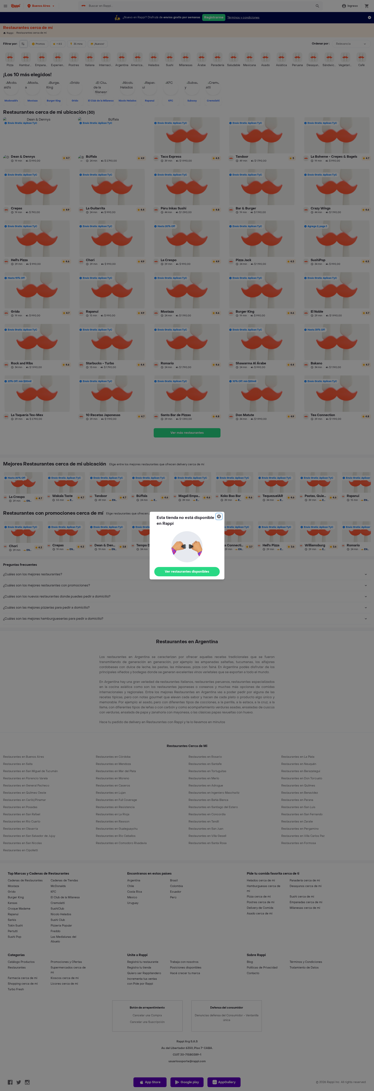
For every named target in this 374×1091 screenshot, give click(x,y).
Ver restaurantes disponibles (187, 572)
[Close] (219, 516)
